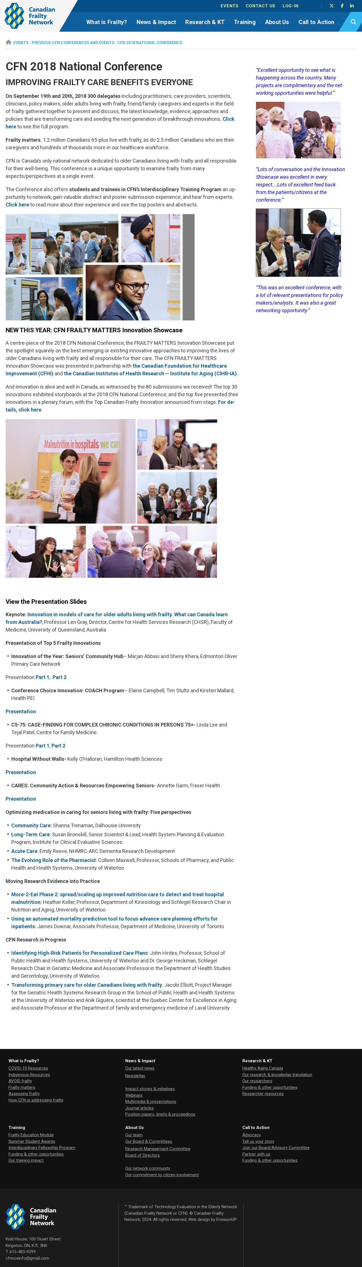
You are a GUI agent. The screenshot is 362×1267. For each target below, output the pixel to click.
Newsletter (135, 1075)
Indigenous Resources (29, 1074)
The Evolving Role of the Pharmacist (53, 860)
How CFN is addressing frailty (35, 1100)
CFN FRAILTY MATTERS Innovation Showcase (118, 330)
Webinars (134, 1095)
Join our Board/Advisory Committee (276, 1147)
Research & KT (205, 22)
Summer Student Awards (31, 1141)
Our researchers (257, 1080)
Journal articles (139, 1108)
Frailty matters (21, 1087)
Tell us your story (258, 1141)
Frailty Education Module (31, 1134)
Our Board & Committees (148, 1141)
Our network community (147, 1168)
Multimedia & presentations (150, 1101)
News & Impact (156, 22)
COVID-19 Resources (28, 1068)
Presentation (21, 711)
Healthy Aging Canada (262, 1068)
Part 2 (59, 677)
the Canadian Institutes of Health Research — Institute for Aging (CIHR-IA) (150, 373)
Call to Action (317, 22)
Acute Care (24, 851)
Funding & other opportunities (270, 1087)
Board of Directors (142, 1155)
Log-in (291, 6)
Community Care (31, 825)
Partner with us (256, 1154)
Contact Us (261, 6)
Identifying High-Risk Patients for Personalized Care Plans (79, 953)
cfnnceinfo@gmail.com (27, 1258)
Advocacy (251, 1134)
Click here (17, 205)
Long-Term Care (30, 834)
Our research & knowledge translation (277, 1074)
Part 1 (42, 677)
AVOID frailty (20, 1080)
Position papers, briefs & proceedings (160, 1114)
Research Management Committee (157, 1148)
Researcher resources (263, 1093)
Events (230, 6)
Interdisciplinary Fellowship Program (41, 1147)
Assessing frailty (24, 1093)
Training (245, 22)
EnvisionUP (226, 1219)
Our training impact (26, 1160)
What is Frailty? (106, 22)
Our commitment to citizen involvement (162, 1174)
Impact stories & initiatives (150, 1088)
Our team (134, 1134)
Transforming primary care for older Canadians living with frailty (86, 985)
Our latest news (139, 1068)
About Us (277, 22)
